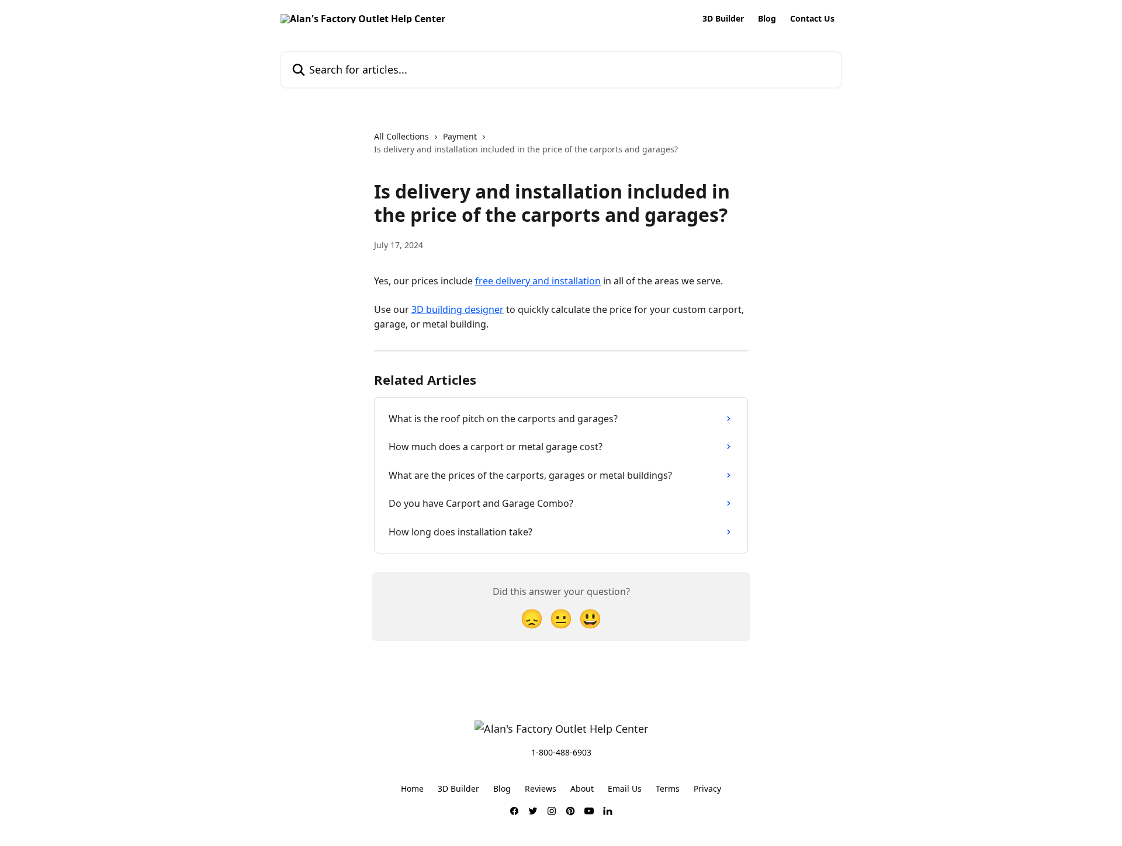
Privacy (707, 788)
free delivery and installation (538, 280)
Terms (668, 788)
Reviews (540, 788)
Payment (460, 136)
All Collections (401, 136)
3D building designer (457, 309)
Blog (767, 19)
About (582, 788)
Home (412, 788)
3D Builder (723, 19)
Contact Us (812, 19)
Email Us (625, 788)
